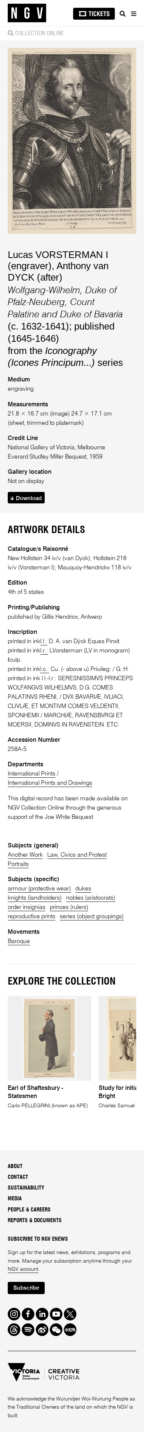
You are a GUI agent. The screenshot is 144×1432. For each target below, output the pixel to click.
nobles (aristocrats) (90, 898)
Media (15, 1198)
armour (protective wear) (39, 889)
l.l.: (43, 641)
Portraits (18, 864)
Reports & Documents (35, 1220)
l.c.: (44, 669)
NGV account (23, 1269)
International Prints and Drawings (50, 783)
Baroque (19, 941)
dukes (83, 889)
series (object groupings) (92, 916)
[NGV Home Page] (27, 13)
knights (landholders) (35, 898)
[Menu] (133, 13)
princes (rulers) (69, 907)
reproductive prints (31, 916)
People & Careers (29, 1210)
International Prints (31, 774)
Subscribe (26, 1288)
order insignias (26, 907)
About (15, 1166)
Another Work (25, 855)
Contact (18, 1177)
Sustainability (26, 1188)
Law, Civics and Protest (77, 855)
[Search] (123, 14)
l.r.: (44, 651)
